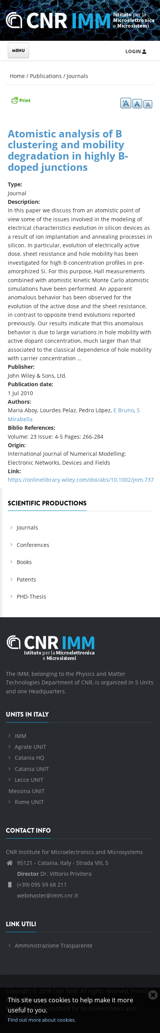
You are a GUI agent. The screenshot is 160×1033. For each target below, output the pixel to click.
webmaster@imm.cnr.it (47, 895)
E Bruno (123, 410)
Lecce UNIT (29, 779)
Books (24, 562)
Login (133, 51)
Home (17, 76)
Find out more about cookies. (42, 1019)
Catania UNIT (32, 769)
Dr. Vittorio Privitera (54, 873)
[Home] (80, 19)
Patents (26, 579)
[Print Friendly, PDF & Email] (20, 99)
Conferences (33, 545)
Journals (77, 76)
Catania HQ (29, 757)
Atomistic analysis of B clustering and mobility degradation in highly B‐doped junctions (68, 150)
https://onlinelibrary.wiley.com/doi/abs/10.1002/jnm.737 (81, 479)
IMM (20, 736)
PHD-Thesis (31, 596)
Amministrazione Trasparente (53, 945)
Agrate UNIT (30, 746)
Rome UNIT (29, 802)
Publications (46, 76)
